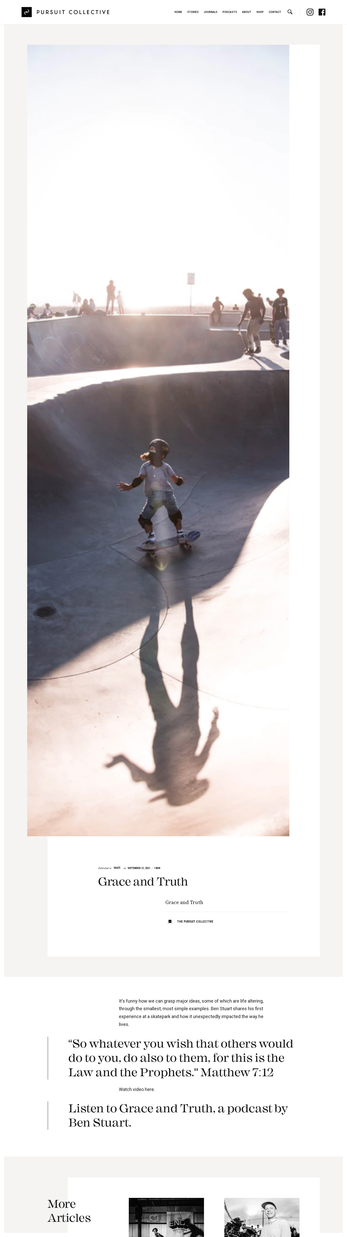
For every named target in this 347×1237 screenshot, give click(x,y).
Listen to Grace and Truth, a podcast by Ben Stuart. (178, 1115)
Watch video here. (137, 1089)
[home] (65, 12)
